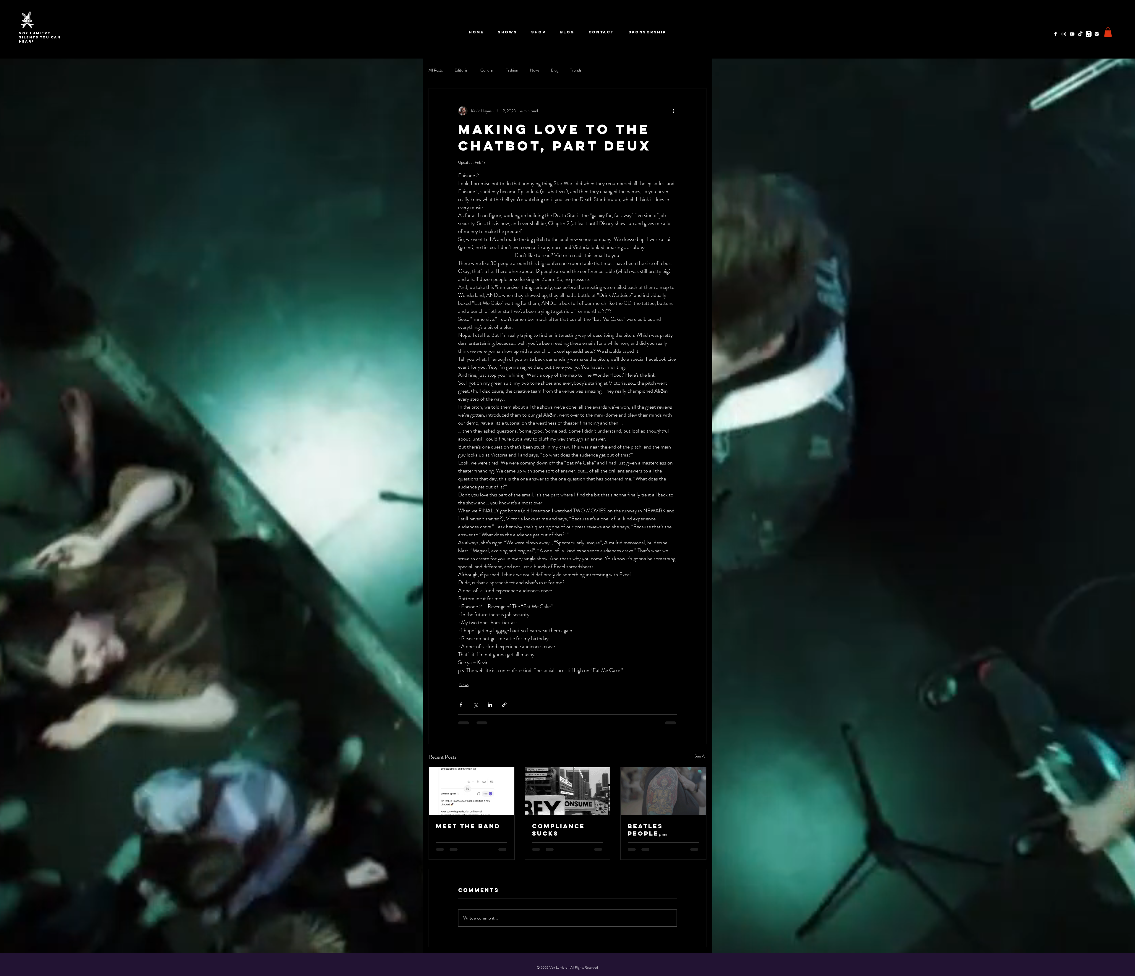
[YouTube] (1072, 34)
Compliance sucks (558, 829)
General (487, 70)
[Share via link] (504, 705)
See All (700, 756)
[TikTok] (1080, 34)
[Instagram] (1064, 34)
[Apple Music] (1089, 34)
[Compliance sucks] (567, 791)
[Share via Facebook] (461, 705)
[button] (1108, 32)
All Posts (436, 70)
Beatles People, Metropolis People (654, 829)
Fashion (511, 70)
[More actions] (673, 110)
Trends (575, 70)
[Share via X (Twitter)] (475, 705)
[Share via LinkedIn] (490, 705)
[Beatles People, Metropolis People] (663, 791)
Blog (554, 70)
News (534, 70)
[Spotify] (1097, 34)
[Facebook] (1055, 34)
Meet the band (468, 826)
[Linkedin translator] (471, 791)
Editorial (461, 70)
